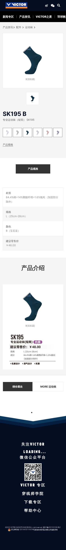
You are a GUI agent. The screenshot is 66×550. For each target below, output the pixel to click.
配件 (18, 27)
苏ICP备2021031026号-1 (52, 527)
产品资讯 (24, 16)
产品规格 (8, 144)
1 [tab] (31, 412)
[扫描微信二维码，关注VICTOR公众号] (52, 5)
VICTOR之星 (44, 16)
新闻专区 (8, 16)
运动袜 (29, 27)
